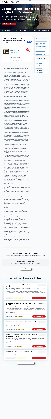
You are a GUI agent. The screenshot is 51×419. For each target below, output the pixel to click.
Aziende (5, 33)
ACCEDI (34, 1)
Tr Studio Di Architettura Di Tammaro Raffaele (15, 50)
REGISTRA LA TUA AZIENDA (43, 1)
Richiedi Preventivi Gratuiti (39, 297)
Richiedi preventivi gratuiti (9, 23)
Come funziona (12, 2)
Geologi (10, 33)
